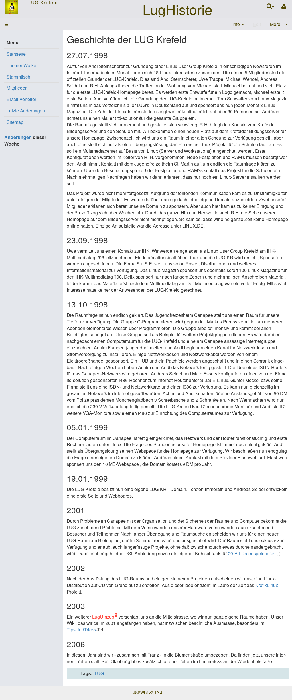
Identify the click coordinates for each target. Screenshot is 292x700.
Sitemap (15, 122)
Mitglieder (17, 88)
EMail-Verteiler (21, 99)
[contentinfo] (238, 24)
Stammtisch (18, 76)
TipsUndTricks (81, 629)
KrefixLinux (266, 585)
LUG (99, 673)
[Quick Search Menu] (270, 6)
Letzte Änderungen (26, 110)
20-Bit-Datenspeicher (249, 553)
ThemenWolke (21, 65)
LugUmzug (103, 616)
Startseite (16, 54)
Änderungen (18, 137)
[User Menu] (285, 6)
